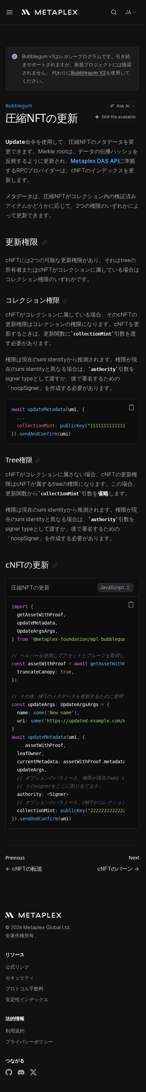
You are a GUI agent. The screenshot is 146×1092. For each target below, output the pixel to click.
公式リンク (17, 967)
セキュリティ (19, 977)
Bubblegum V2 (88, 72)
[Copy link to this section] (44, 242)
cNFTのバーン (118, 868)
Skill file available (118, 116)
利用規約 (14, 1031)
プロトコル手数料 (24, 988)
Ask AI (122, 105)
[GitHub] (8, 1072)
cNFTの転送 (23, 868)
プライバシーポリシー (29, 1041)
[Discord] (21, 1072)
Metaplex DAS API (95, 160)
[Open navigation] (9, 12)
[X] (33, 1072)
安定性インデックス (26, 999)
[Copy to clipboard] (131, 407)
